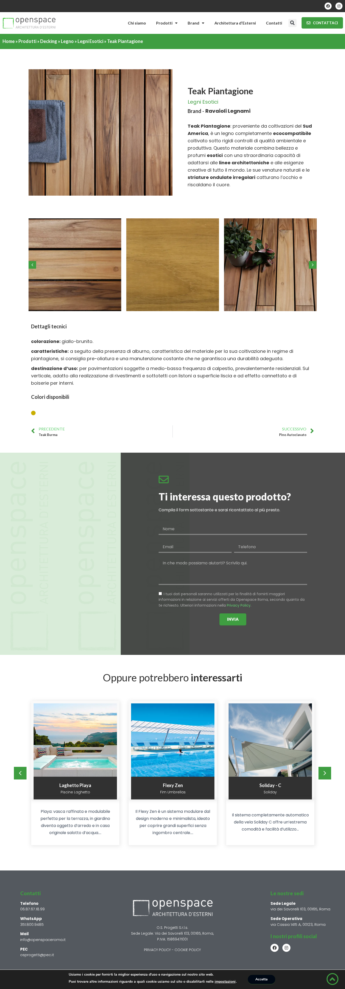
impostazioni (225, 981)
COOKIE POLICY (188, 949)
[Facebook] (328, 6)
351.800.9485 (32, 924)
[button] (292, 23)
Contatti (274, 22)
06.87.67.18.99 (32, 909)
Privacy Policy (239, 605)
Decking (48, 41)
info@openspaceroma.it (43, 939)
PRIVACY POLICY (157, 949)
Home (9, 41)
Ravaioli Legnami (228, 110)
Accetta (261, 979)
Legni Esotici (90, 41)
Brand (193, 22)
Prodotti (164, 22)
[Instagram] (338, 6)
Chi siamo (137, 22)
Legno (67, 41)
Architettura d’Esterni (235, 22)
